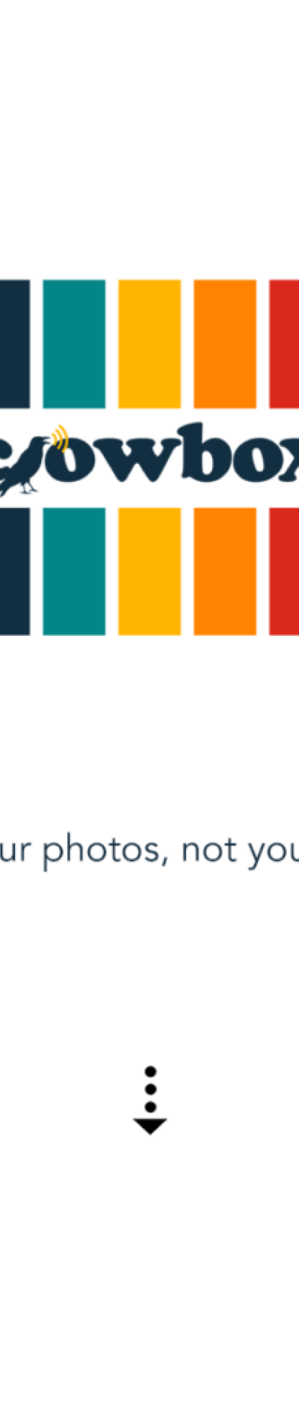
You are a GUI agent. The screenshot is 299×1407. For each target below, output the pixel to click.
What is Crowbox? (240, 8)
